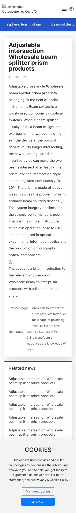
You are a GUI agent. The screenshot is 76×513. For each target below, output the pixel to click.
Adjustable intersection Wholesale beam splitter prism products (36, 381)
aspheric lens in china (24, 24)
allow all (38, 501)
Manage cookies (38, 491)
